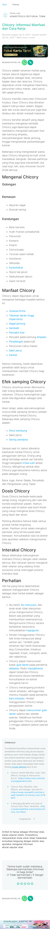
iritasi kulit (29, 462)
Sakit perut (15, 350)
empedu (41, 337)
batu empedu (16, 698)
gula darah (22, 664)
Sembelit (14, 328)
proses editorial (19, 767)
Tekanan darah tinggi (21, 315)
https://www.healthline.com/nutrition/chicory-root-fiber (28, 809)
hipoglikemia (35, 668)
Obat (4, 4)
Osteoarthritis (17, 311)
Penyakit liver (17, 332)
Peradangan (16, 341)
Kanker (13, 355)
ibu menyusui (28, 604)
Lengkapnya (25, 819)
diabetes (14, 668)
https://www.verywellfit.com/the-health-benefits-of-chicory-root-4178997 (28, 795)
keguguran (32, 630)
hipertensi (16, 319)
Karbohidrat (16, 267)
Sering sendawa (18, 439)
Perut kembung (18, 430)
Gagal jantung (17, 323)
